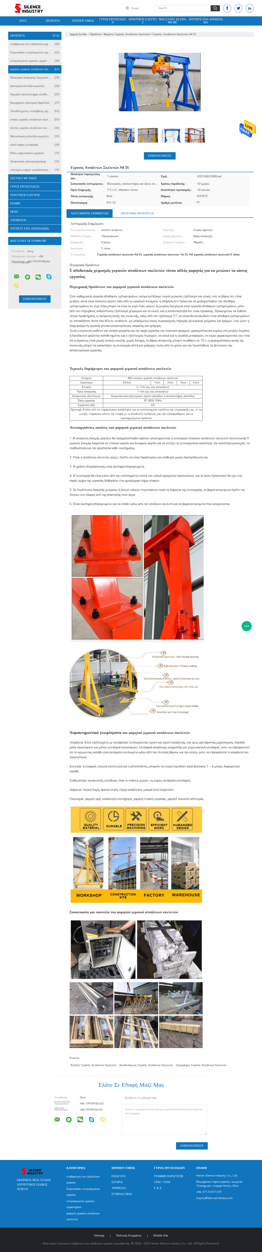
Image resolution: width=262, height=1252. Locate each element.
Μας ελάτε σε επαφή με (172, 21)
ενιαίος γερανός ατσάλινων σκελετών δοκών (35, 119)
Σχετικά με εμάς (23, 178)
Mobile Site (161, 1235)
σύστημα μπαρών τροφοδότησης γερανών (34, 170)
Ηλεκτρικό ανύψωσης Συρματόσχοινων (34, 77)
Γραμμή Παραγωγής (168, 1176)
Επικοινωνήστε (159, 155)
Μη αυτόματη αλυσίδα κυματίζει (34, 136)
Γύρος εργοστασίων (112, 21)
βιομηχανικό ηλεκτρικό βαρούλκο (34, 102)
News (14, 211)
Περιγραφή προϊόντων (137, 213)
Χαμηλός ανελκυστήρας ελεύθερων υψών (34, 94)
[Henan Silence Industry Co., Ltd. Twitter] (238, 8)
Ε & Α (157, 1188)
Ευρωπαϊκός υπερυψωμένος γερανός (34, 52)
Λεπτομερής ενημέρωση (89, 213)
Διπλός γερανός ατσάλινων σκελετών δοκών (35, 128)
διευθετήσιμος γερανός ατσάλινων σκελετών (146, 1065)
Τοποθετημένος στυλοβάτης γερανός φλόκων (35, 111)
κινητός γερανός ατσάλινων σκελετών (93, 1065)
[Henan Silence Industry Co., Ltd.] (16, 276)
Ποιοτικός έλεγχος (143, 21)
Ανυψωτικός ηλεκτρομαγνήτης (34, 161)
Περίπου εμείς (83, 20)
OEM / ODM (162, 1182)
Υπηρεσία (119, 1188)
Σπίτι (23, 20)
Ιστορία (117, 1182)
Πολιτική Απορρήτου (128, 1235)
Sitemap (99, 1235)
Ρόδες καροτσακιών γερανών (34, 153)
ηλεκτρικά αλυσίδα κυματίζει (34, 86)
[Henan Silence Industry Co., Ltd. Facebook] (227, 8)
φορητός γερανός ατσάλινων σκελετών (34, 69)
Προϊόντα (53, 20)
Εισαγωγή (118, 1176)
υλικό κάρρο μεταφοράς (34, 144)
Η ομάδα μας (122, 1194)
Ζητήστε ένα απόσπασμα (206, 21)
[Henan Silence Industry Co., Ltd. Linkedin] (250, 8)
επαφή (15, 203)
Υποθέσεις (18, 220)
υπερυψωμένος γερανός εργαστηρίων (34, 61)
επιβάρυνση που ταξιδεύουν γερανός (34, 44)
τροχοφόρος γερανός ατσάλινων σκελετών (201, 1065)
